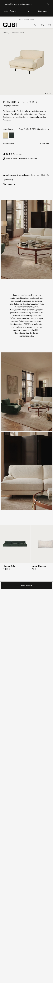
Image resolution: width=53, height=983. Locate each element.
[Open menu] (49, 24)
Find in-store (9, 184)
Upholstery (8, 179)
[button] (42, 24)
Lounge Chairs (18, 32)
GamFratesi (14, 106)
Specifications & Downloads (16, 175)
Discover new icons (26, 19)
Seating (6, 32)
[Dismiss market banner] (48, 4)
